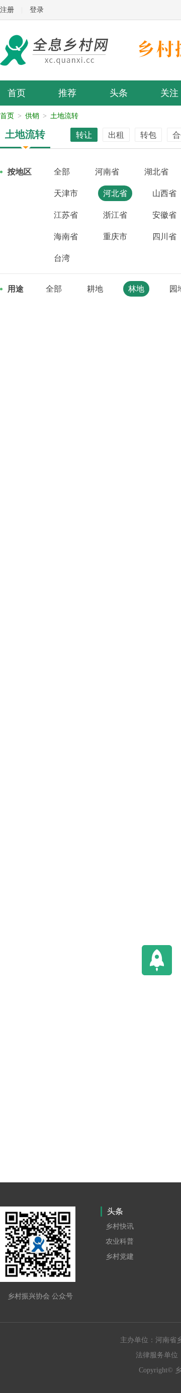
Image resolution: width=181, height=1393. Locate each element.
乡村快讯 (120, 1226)
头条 (119, 93)
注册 (7, 10)
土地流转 (64, 116)
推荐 (67, 93)
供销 (32, 116)
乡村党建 (120, 1256)
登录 (37, 10)
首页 (17, 93)
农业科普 (120, 1241)
